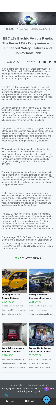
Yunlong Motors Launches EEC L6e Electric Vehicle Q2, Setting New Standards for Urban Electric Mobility (27, 246)
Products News (22, 29)
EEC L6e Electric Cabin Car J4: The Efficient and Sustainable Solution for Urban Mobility (26, 238)
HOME (11, 29)
